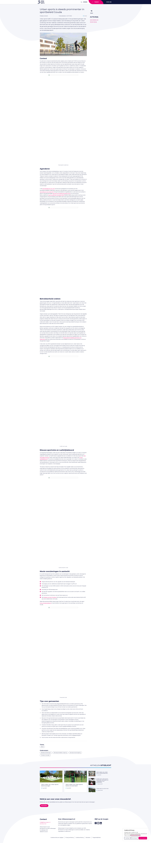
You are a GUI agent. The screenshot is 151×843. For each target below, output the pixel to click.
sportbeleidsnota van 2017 (48, 188)
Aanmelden (44, 805)
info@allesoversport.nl (45, 822)
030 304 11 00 (43, 823)
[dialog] (136, 834)
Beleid (42, 746)
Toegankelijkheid (96, 837)
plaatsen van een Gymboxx (50, 597)
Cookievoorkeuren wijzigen (57, 837)
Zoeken (85, 2)
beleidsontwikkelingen (46, 752)
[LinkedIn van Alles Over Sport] (101, 823)
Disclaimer (88, 837)
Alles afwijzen (134, 838)
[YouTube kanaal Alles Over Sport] (98, 823)
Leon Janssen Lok (94, 19)
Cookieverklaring (80, 837)
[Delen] (91, 10)
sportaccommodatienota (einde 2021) (61, 193)
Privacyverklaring (69, 837)
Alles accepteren (142, 838)
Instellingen (127, 838)
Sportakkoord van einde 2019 (47, 191)
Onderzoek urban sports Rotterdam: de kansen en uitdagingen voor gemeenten (102, 780)
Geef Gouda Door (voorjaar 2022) (56, 195)
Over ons (108, 2)
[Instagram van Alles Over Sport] (96, 823)
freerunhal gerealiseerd (45, 603)
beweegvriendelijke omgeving (60, 752)
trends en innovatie (45, 755)
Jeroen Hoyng (93, 21)
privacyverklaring (135, 835)
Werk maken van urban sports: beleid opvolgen (50, 785)
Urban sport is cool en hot (102, 788)
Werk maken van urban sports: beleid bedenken (102, 773)
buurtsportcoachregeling (75, 752)
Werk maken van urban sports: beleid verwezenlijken (74, 785)
